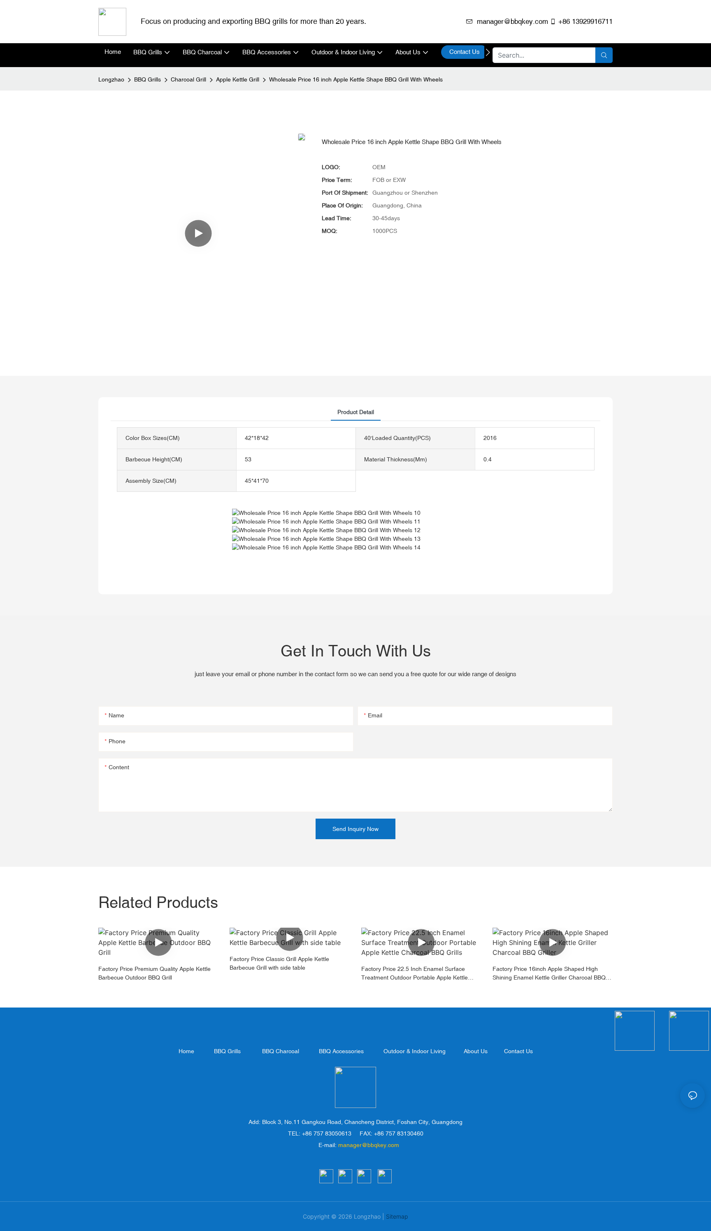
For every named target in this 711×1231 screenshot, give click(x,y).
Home (186, 1051)
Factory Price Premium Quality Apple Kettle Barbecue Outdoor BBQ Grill (154, 973)
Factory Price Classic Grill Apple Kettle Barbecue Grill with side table (279, 963)
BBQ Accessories (341, 1051)
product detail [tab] (355, 412)
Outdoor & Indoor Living (414, 1051)
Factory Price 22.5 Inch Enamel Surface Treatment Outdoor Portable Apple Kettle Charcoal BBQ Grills (414, 974)
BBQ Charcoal (280, 1051)
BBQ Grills (147, 79)
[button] (488, 52)
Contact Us (518, 1051)
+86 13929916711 (585, 21)
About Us (476, 1051)
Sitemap (397, 1216)
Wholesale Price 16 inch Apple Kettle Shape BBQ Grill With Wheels (356, 79)
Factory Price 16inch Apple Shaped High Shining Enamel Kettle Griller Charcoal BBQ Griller (549, 974)
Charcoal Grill (188, 79)
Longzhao (111, 79)
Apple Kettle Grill (237, 79)
